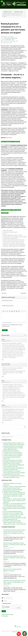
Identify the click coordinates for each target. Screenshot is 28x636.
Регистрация (5, 616)
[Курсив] (5, 311)
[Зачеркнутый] (10, 311)
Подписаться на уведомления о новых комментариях (12, 325)
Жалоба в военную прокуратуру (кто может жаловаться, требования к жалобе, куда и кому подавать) (14, 544)
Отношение (9, 137)
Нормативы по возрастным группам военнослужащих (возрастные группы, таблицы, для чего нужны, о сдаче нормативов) (14, 522)
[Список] (19, 311)
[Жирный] (3, 311)
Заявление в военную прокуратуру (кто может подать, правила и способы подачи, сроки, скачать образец (14, 582)
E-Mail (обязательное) (7, 305)
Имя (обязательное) (7, 300)
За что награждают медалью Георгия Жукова (14, 506)
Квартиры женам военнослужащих (11, 491)
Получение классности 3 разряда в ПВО (13, 513)
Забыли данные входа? (7, 614)
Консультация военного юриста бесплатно (19, 631)
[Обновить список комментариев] (25, 335)
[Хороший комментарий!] (23, 339)
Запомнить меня (7, 603)
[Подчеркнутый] (8, 311)
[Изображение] (12, 311)
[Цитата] (16, 311)
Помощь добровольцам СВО (10, 519)
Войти (3, 611)
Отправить (5, 330)
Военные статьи (10, 39)
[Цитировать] (3, 359)
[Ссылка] (14, 311)
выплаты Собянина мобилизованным (12, 511)
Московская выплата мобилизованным (12, 489)
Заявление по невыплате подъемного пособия (14, 517)
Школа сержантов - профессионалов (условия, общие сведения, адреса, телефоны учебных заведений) (14, 500)
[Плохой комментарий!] (25, 339)
